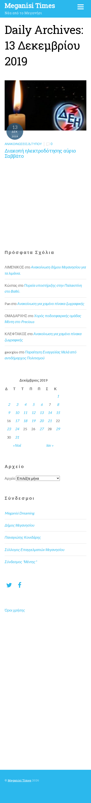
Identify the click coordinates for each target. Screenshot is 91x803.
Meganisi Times (19, 780)
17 (17, 421)
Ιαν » (49, 445)
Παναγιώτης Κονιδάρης (23, 537)
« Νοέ (17, 445)
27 (42, 429)
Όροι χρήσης (15, 610)
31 (17, 437)
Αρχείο (10, 478)
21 (50, 421)
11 (25, 412)
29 (58, 429)
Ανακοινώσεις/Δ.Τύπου (23, 144)
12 (33, 412)
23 (9, 429)
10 (17, 412)
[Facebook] (19, 585)
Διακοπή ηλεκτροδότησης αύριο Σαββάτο (40, 153)
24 (17, 429)
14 (50, 412)
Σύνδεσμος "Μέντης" (21, 562)
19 (33, 421)
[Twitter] (9, 585)
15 (58, 412)
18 (25, 421)
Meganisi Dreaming (19, 513)
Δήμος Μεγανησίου (19, 525)
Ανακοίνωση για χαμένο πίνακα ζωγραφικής (50, 303)
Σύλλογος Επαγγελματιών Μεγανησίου (34, 550)
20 (42, 421)
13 (42, 412)
